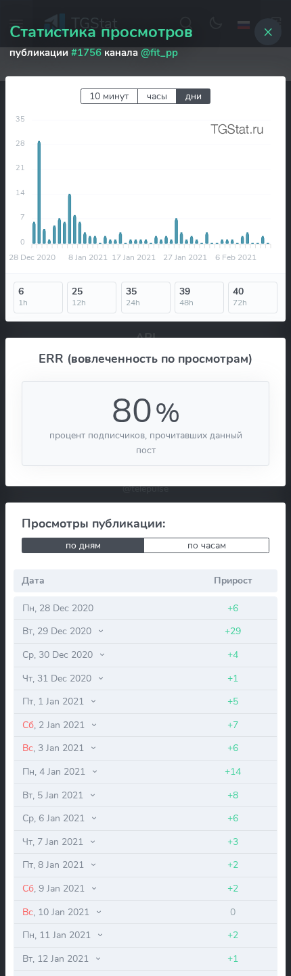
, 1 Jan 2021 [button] (54, 701)
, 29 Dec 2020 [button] (58, 631)
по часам (206, 545)
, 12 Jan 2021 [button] (56, 958)
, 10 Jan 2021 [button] (57, 912)
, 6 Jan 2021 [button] (54, 818)
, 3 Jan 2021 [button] (54, 747)
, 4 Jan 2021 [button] (55, 771)
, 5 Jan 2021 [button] (54, 795)
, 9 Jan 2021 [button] (54, 888)
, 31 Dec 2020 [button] (58, 678)
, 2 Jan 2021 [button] (54, 724)
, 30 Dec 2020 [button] (58, 654)
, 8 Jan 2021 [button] (54, 864)
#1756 (86, 52)
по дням (83, 545)
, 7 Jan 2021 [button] (54, 841)
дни (193, 96)
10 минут (109, 96)
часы (157, 96)
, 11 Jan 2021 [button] (57, 935)
